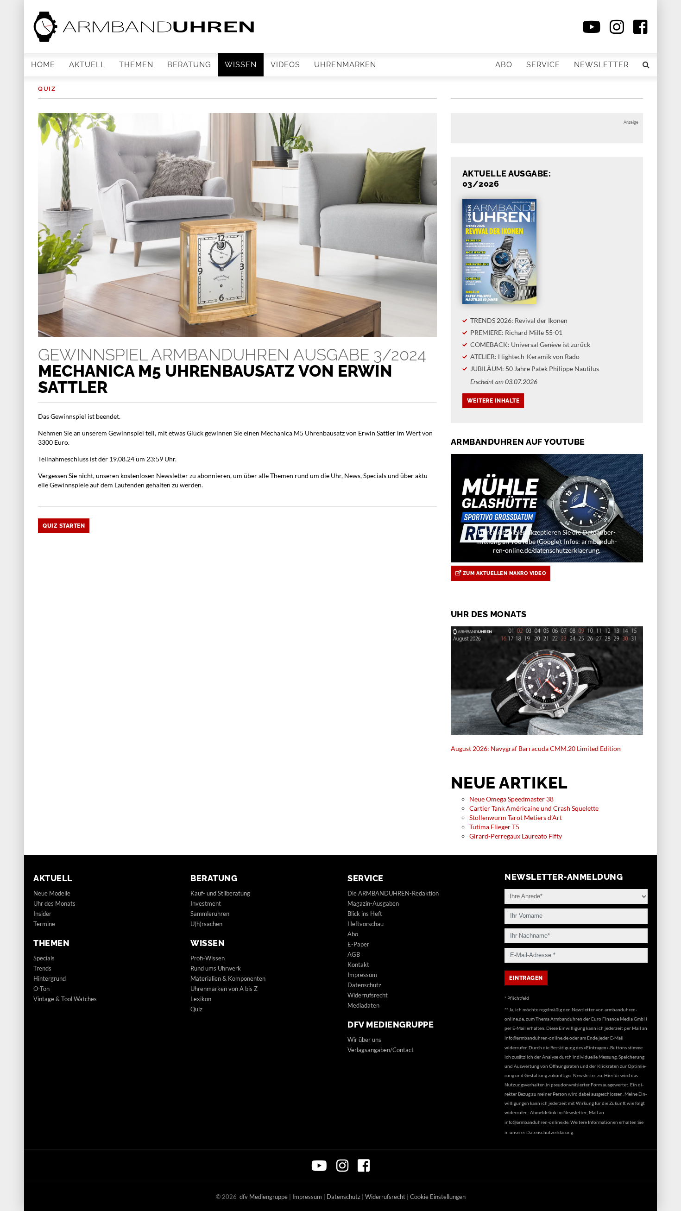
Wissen (241, 64)
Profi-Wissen (207, 958)
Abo (503, 64)
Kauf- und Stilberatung (220, 893)
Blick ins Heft (364, 913)
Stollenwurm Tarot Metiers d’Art (515, 817)
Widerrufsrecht (367, 995)
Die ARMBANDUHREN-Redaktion (393, 893)
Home (43, 64)
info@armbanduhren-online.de (536, 1038)
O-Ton (41, 988)
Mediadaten (363, 1005)
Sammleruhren (209, 913)
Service (543, 64)
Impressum (362, 974)
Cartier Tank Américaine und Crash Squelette (534, 808)
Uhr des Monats (54, 903)
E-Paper (358, 944)
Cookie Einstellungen (438, 1196)
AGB (353, 954)
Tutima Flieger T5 (494, 827)
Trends (42, 968)
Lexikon (200, 999)
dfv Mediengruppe (390, 1024)
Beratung (189, 64)
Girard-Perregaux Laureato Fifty (515, 836)
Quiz (47, 88)
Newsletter (601, 64)
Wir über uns (364, 1039)
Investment (205, 903)
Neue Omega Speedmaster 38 (511, 799)
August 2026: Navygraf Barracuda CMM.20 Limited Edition (536, 748)
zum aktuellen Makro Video (503, 573)
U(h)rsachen (206, 923)
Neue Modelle (51, 893)
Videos (285, 64)
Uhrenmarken (345, 64)
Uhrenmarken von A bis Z (224, 988)
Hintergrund (49, 978)
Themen (136, 64)
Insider (42, 913)
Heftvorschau (365, 923)
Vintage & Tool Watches (65, 999)
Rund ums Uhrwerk (215, 968)
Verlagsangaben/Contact (380, 1049)
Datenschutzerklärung (549, 1132)
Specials (44, 958)
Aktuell (87, 64)
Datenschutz (364, 985)
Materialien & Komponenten (227, 978)
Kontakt (358, 964)
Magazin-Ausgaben (373, 903)
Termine (44, 923)
